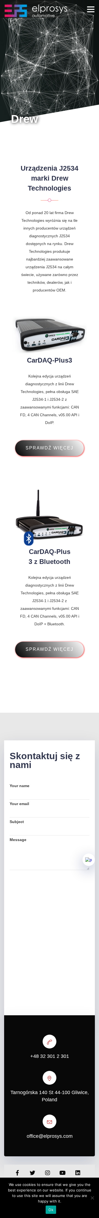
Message (18, 839)
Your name (19, 786)
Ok (50, 1209)
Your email (19, 803)
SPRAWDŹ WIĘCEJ (49, 448)
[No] (92, 1198)
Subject (17, 821)
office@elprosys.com (50, 1136)
